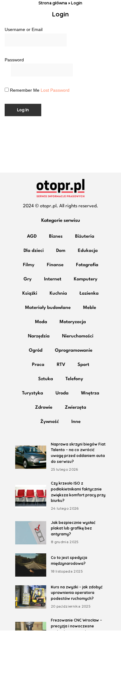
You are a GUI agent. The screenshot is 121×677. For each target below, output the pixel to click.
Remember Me (24, 90)
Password (14, 60)
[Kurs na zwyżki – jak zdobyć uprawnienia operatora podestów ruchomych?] (30, 597)
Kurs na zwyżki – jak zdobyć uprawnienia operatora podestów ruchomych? (76, 593)
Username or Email (24, 29)
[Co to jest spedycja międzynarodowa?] (30, 565)
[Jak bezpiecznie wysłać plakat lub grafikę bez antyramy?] (30, 532)
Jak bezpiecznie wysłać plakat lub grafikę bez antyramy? (73, 528)
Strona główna (52, 3)
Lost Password (55, 90)
